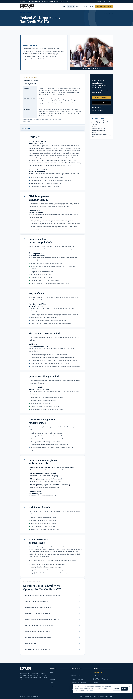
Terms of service (104, 696)
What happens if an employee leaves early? (38, 637)
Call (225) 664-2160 (97, 110)
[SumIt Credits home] (27, 6)
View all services (96, 107)
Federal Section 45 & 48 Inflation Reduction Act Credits (101, 130)
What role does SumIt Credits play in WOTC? (38, 649)
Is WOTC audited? (30, 643)
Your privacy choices (85, 696)
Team (85, 6)
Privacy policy (96, 696)
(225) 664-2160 (97, 672)
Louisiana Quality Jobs (77, 679)
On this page (26, 128)
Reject (116, 688)
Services (70, 6)
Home (63, 6)
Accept (124, 688)
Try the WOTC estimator (101, 97)
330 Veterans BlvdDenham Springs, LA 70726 (100, 679)
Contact (91, 6)
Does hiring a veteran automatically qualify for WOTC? (42, 619)
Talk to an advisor (101, 103)
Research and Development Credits (101, 135)
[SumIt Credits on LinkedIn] (111, 696)
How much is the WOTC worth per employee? (38, 625)
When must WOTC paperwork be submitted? (38, 607)
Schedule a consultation (104, 6)
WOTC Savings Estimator (78, 676)
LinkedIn (95, 682)
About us (78, 6)
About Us (52, 679)
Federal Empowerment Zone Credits (101, 125)
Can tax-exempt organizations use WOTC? (38, 631)
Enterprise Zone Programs (79, 682)
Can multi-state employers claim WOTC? (37, 613)
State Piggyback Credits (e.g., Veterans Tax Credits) (101, 122)
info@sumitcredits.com (99, 676)
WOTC (73, 672)
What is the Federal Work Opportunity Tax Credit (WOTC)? (43, 595)
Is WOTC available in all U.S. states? (36, 601)
